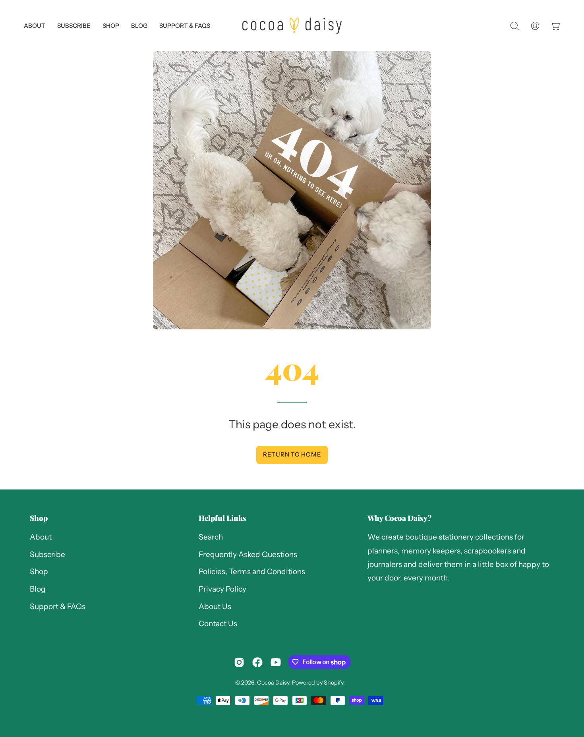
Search (211, 537)
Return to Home (292, 454)
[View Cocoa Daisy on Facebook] (257, 662)
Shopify (333, 682)
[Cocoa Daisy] (292, 25)
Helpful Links (222, 517)
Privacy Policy (222, 589)
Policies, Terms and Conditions (252, 571)
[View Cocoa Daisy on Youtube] (276, 662)
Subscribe (47, 554)
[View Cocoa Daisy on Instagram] (239, 662)
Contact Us (218, 624)
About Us (215, 606)
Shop (39, 517)
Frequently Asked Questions (248, 554)
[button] (184, 25)
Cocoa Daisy (273, 682)
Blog (38, 589)
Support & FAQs (57, 606)
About (41, 537)
